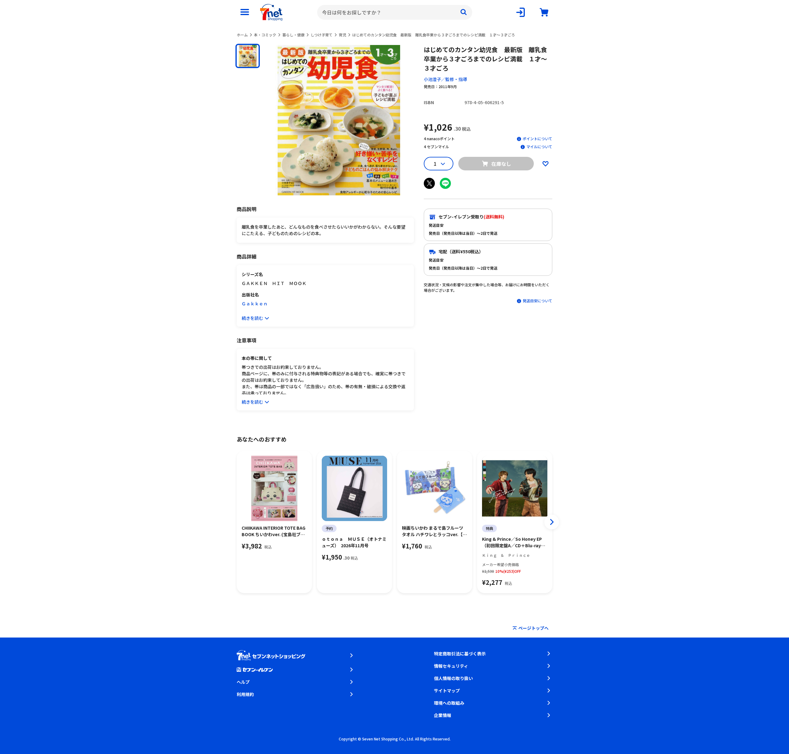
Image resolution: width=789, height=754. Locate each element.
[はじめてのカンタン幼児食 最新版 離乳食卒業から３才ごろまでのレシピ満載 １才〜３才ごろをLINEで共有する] (445, 183)
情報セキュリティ (451, 666)
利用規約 (245, 694)
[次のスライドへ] (551, 522)
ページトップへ (533, 628)
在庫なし (501, 163)
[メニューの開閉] (245, 12)
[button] (248, 56)
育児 (342, 34)
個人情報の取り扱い (453, 678)
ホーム (242, 34)
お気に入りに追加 (545, 163)
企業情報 (442, 715)
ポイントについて (537, 138)
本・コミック (265, 34)
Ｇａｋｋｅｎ (255, 303)
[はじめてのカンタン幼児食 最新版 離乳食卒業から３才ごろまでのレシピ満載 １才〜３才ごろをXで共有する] (429, 183)
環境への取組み (449, 703)
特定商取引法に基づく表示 (460, 653)
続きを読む (252, 318)
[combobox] (394, 12)
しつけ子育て (322, 34)
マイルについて (539, 146)
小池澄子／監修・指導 (445, 79)
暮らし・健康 (293, 34)
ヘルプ (243, 682)
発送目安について (537, 300)
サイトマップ (447, 690)
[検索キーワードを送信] (463, 12)
